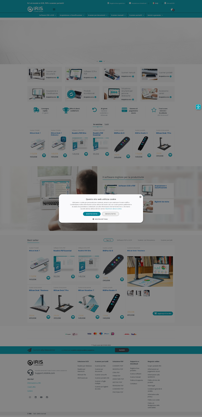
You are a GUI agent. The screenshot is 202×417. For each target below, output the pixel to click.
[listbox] (140, 197)
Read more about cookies (114, 209)
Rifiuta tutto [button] (110, 214)
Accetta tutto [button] (91, 214)
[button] (101, 219)
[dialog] (101, 208)
